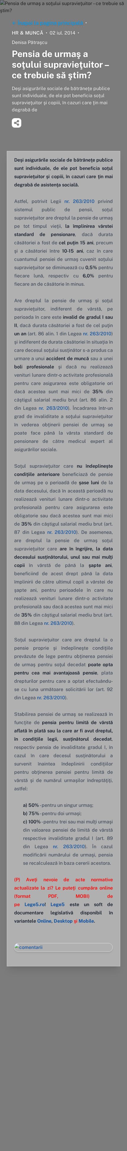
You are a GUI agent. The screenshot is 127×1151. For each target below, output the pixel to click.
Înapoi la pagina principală (50, 23)
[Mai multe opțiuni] (16, 123)
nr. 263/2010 (79, 201)
